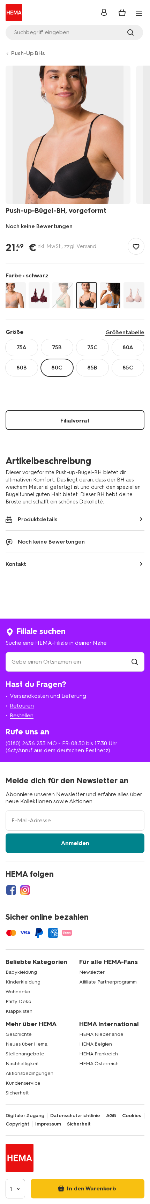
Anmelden (75, 843)
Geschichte (19, 1034)
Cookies (131, 1116)
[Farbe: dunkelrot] (39, 295)
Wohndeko (18, 992)
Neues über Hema (26, 1044)
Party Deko (18, 1001)
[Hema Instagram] (25, 890)
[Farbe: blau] (110, 295)
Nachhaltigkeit (22, 1064)
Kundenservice (23, 1083)
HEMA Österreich (99, 1064)
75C (92, 347)
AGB (111, 1116)
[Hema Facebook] (11, 890)
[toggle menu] (138, 13)
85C (127, 367)
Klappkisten (19, 1011)
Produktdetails (38, 519)
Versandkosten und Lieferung (48, 696)
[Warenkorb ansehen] (122, 12)
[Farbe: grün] (62, 295)
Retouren (22, 705)
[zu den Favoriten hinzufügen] (136, 246)
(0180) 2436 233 (26, 743)
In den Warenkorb (91, 1188)
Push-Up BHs (28, 53)
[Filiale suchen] (134, 661)
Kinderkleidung (23, 982)
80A (127, 347)
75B (57, 347)
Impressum (48, 1124)
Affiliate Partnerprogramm (108, 982)
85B (92, 367)
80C (56, 367)
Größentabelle (124, 332)
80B (21, 367)
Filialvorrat (75, 420)
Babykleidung (21, 972)
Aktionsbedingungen (29, 1073)
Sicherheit (17, 1093)
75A (21, 347)
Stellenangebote (25, 1054)
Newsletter (92, 972)
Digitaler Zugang (25, 1116)
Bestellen (21, 715)
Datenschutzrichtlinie (75, 1116)
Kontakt (16, 564)
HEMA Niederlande (101, 1034)
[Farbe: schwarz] (86, 295)
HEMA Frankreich (98, 1054)
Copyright (17, 1124)
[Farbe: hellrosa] (133, 295)
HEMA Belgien (95, 1044)
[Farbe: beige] (15, 295)
